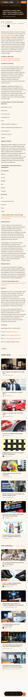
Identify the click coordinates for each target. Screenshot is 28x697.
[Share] (20, 693)
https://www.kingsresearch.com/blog (12, 338)
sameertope (8, 21)
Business (6, 5)
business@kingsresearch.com (11, 331)
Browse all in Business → (21, 545)
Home (2, 5)
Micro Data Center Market (8, 35)
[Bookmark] (16, 693)
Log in (18, 2)
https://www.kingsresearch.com (13, 335)
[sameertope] (2, 22)
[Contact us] (24, 694)
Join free (23, 2)
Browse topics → (22, 355)
